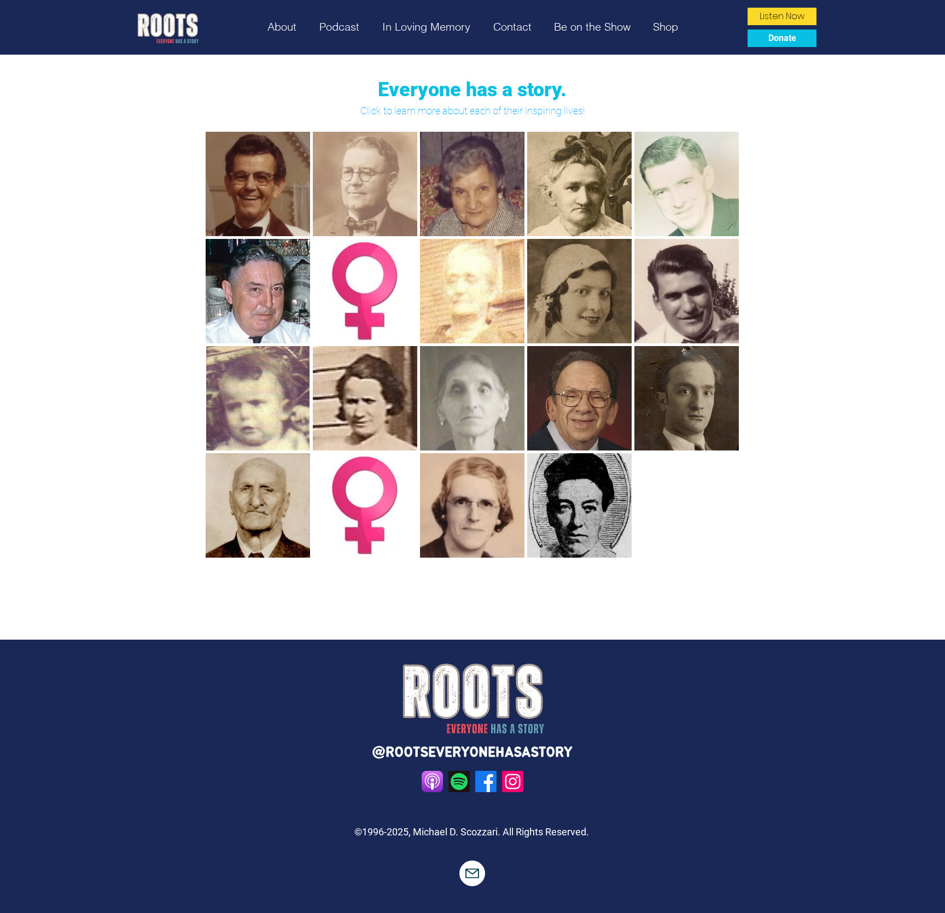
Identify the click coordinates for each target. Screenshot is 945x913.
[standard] (432, 781)
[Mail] (472, 873)
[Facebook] (486, 781)
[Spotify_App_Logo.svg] (459, 781)
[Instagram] (512, 781)
